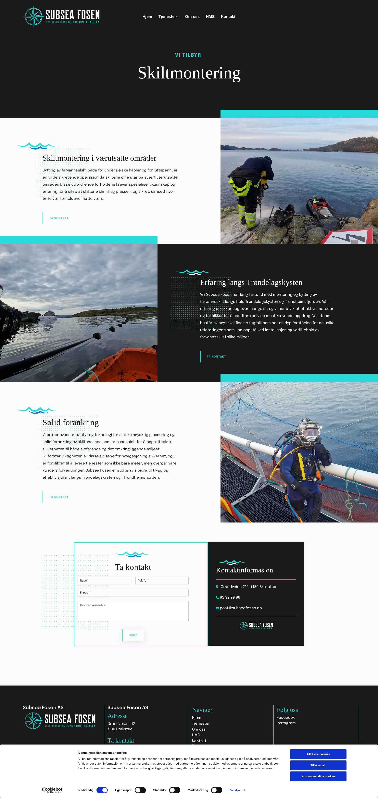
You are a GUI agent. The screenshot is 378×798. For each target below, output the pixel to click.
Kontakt (228, 16)
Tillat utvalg (318, 765)
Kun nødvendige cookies (318, 776)
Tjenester (167, 16)
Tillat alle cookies (318, 754)
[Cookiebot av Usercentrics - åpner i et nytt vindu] (52, 790)
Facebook (286, 718)
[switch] (140, 790)
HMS (210, 16)
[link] (168, 17)
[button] (59, 218)
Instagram (286, 723)
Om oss (192, 16)
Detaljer (235, 790)
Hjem (147, 16)
